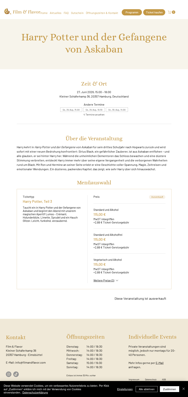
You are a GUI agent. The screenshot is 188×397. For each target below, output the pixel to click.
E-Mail (160, 362)
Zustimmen (169, 389)
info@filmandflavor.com (30, 362)
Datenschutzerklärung (35, 392)
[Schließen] (183, 389)
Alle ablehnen (147, 389)
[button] (172, 12)
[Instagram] (8, 374)
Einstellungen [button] (125, 389)
